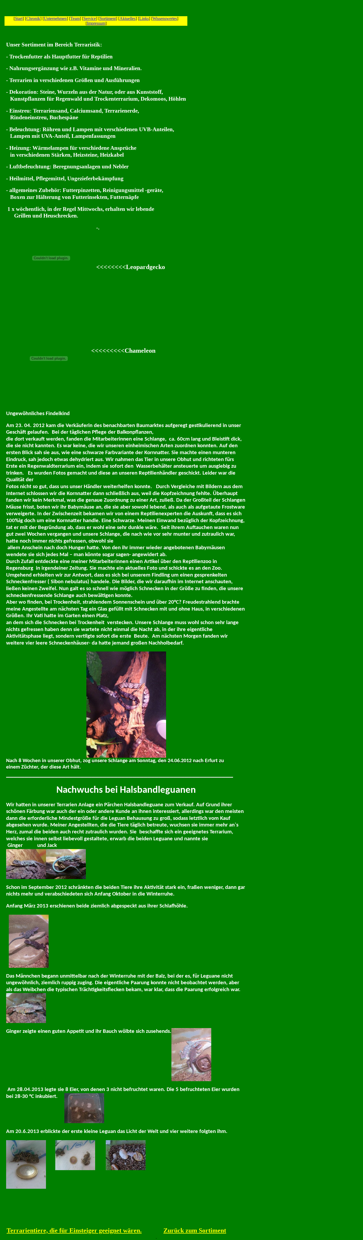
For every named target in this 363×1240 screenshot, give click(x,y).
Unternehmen (55, 18)
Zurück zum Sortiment (194, 1230)
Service (89, 18)
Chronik (33, 18)
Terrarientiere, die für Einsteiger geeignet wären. (74, 1230)
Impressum (96, 23)
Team (75, 18)
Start (19, 18)
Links (144, 18)
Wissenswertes (165, 18)
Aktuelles (128, 18)
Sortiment (108, 18)
